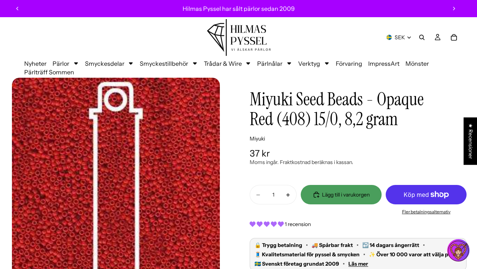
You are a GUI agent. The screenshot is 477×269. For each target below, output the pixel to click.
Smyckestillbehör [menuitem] (164, 63)
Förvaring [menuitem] (349, 63)
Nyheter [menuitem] (35, 63)
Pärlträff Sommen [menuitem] (49, 72)
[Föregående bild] (17, 8)
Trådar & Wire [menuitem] (223, 63)
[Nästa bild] (454, 8)
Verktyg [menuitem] (309, 63)
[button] (267, 224)
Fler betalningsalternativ (426, 211)
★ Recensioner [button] (470, 141)
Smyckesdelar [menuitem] (104, 63)
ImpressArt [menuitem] (383, 63)
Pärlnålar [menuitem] (269, 63)
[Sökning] (422, 37)
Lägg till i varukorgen (346, 194)
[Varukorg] (454, 37)
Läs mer (358, 264)
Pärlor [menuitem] (61, 63)
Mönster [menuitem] (417, 63)
